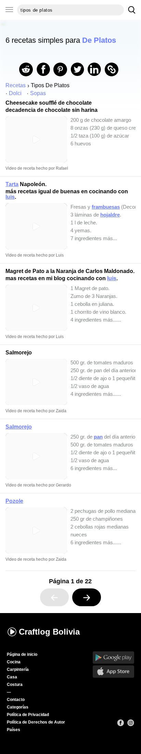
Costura (15, 684)
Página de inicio (22, 654)
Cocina (14, 662)
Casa (12, 677)
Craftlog (49, 631)
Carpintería (18, 669)
